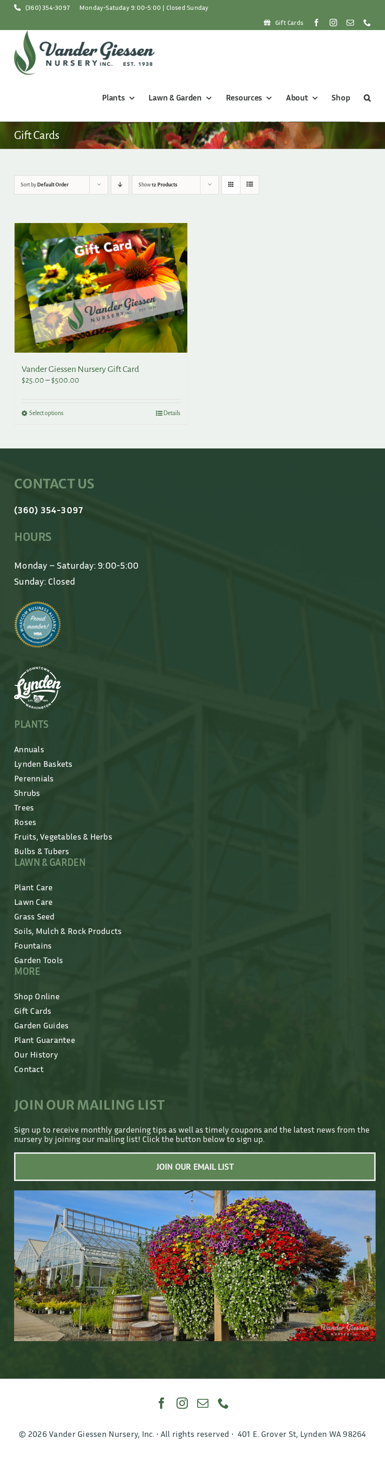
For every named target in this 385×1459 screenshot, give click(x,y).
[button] (366, 98)
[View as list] (249, 185)
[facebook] (316, 22)
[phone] (367, 22)
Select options (46, 413)
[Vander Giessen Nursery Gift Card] (101, 288)
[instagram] (333, 22)
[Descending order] (120, 184)
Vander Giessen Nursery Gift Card (80, 369)
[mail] (350, 22)
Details (171, 413)
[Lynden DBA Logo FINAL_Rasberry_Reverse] (37, 671)
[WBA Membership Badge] (37, 605)
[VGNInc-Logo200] (84, 34)
